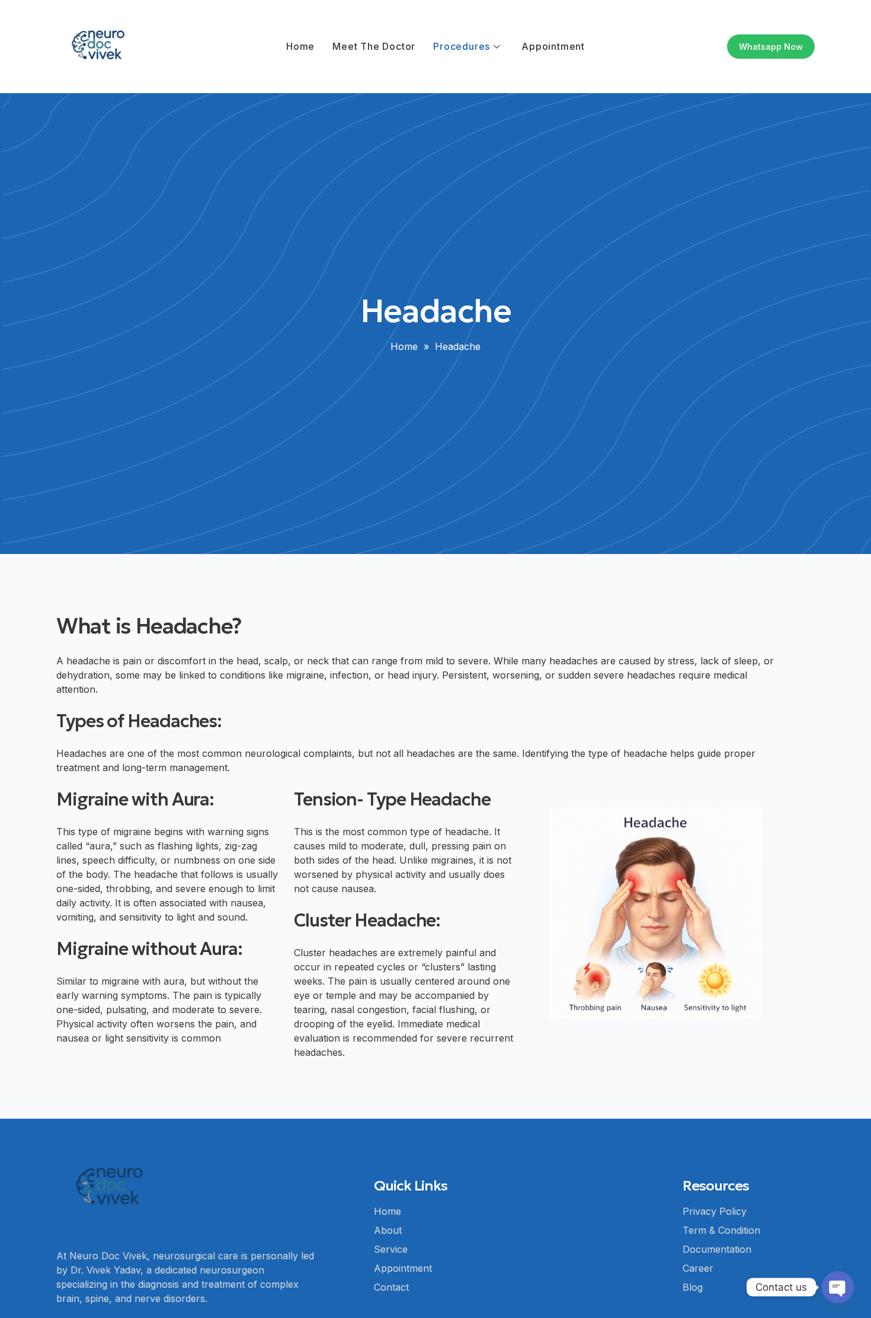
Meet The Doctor (373, 46)
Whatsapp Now (771, 47)
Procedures (461, 46)
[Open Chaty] (838, 1287)
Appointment (553, 46)
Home (300, 46)
